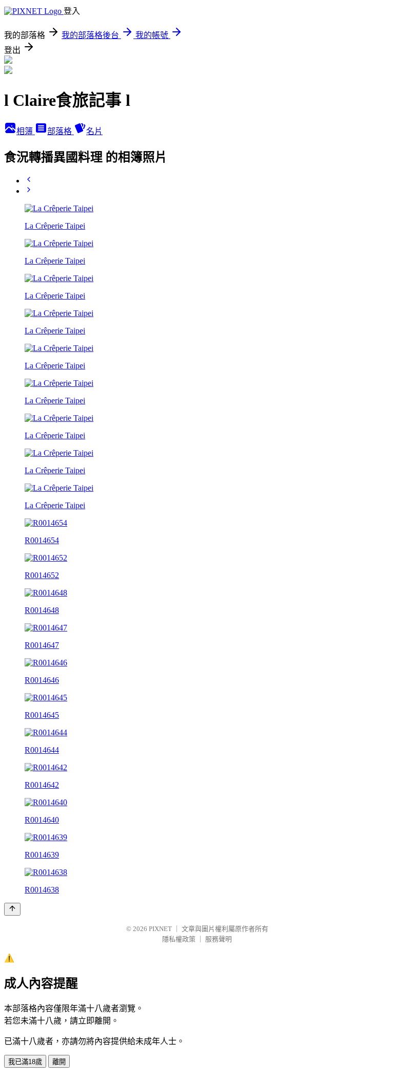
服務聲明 (218, 939)
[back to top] (12, 909)
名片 (94, 131)
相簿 (25, 131)
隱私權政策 (178, 939)
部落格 (60, 131)
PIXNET (160, 929)
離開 (59, 1062)
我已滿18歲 (25, 1062)
